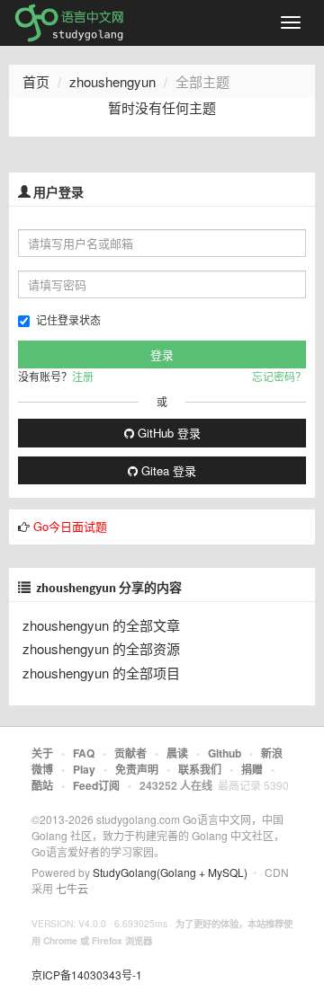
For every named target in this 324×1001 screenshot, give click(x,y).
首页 (36, 81)
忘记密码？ (279, 376)
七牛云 (72, 888)
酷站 (42, 785)
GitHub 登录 (167, 432)
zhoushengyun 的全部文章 (101, 625)
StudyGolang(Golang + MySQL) (170, 872)
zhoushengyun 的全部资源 (101, 648)
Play (84, 769)
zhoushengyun (112, 81)
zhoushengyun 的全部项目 (101, 672)
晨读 (177, 753)
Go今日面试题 (70, 526)
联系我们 (199, 769)
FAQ (83, 753)
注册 (83, 376)
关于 (42, 753)
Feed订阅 (96, 785)
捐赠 (252, 769)
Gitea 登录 (167, 470)
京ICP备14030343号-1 (87, 974)
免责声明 (136, 769)
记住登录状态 (68, 319)
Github (224, 753)
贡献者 (130, 753)
